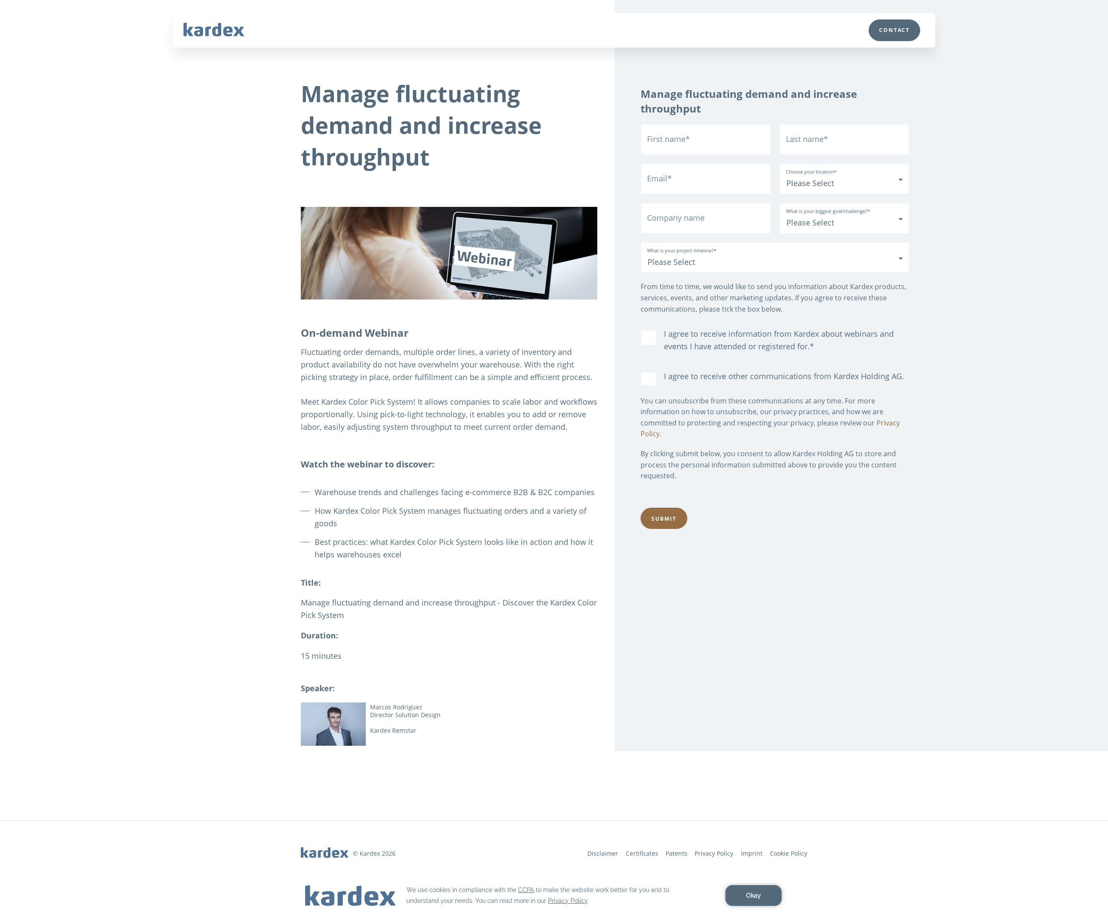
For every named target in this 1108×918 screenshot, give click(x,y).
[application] (554, 895)
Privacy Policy (714, 853)
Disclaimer (602, 853)
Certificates (642, 853)
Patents (676, 853)
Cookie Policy (788, 853)
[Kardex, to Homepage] (214, 29)
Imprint (752, 853)
